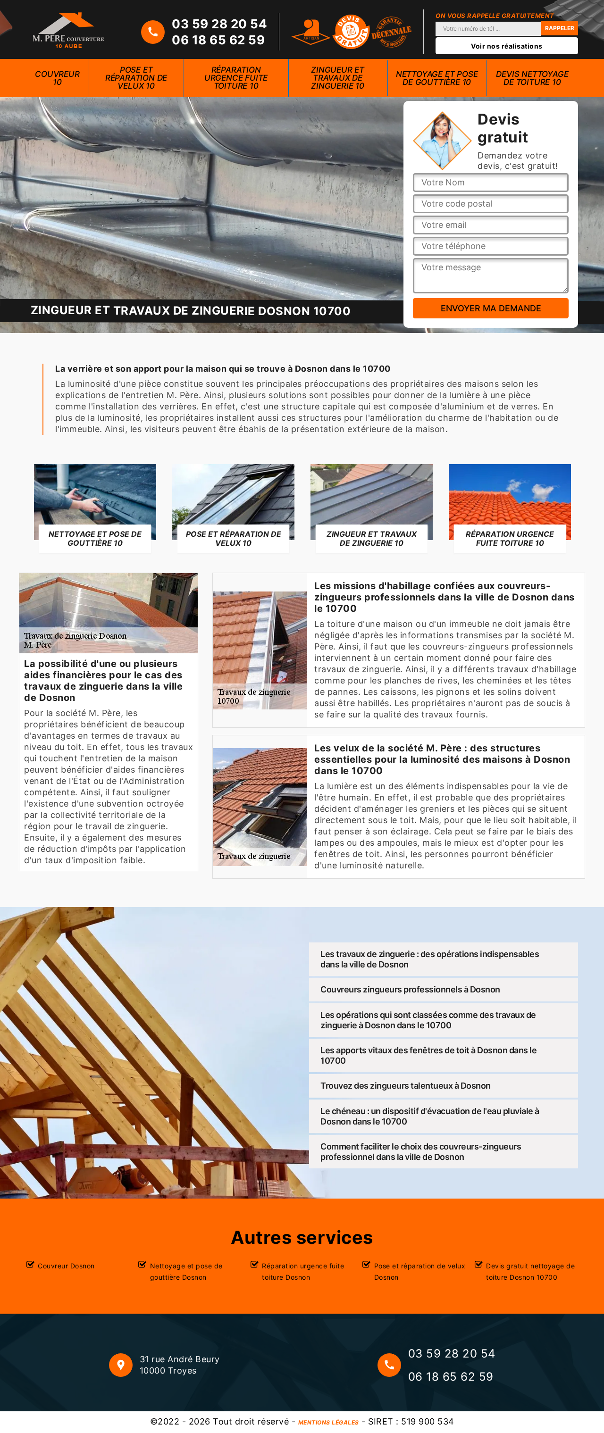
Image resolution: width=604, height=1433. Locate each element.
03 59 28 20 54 (219, 24)
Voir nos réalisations (507, 46)
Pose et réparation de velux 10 (136, 78)
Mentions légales (328, 1422)
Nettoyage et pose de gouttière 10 (437, 78)
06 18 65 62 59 (218, 40)
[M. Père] (68, 30)
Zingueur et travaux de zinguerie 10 (337, 78)
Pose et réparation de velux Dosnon (420, 1271)
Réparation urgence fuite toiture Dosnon (303, 1271)
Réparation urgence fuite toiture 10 (236, 78)
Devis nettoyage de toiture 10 (532, 78)
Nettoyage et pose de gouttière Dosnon (186, 1271)
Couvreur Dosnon (66, 1266)
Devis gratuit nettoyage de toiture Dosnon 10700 (530, 1271)
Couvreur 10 (57, 78)
